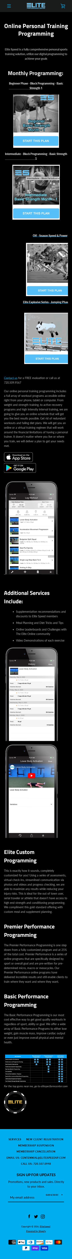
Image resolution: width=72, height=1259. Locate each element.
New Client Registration (44, 1139)
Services (15, 1139)
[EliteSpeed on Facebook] (29, 1216)
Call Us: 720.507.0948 (36, 1163)
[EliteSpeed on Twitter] (36, 1216)
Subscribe (52, 1195)
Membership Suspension (36, 1145)
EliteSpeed (45, 1226)
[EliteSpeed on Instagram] (43, 1216)
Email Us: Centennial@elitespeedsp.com (36, 1157)
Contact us (10, 378)
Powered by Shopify (36, 1231)
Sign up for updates (36, 1175)
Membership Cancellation (36, 1151)
